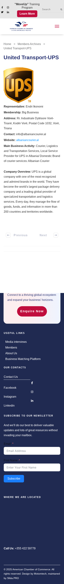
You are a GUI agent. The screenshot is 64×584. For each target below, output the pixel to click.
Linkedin (9, 405)
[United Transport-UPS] (18, 85)
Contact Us (11, 376)
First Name (11, 460)
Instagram (10, 396)
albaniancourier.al (27, 140)
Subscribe (13, 478)
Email (7, 443)
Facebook (10, 387)
